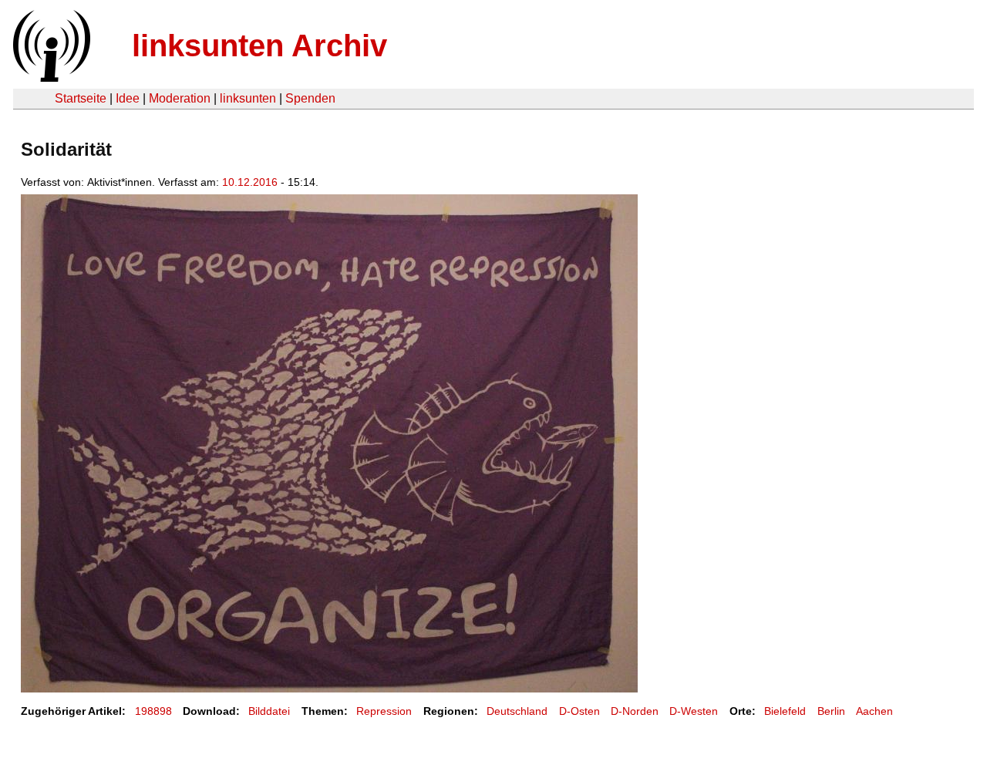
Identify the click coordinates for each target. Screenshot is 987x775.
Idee (128, 98)
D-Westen (693, 711)
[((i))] (50, 77)
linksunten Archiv (259, 45)
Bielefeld (785, 711)
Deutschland (517, 711)
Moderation (180, 98)
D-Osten (579, 711)
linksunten (248, 98)
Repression (384, 711)
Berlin (831, 711)
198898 (153, 711)
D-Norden (635, 711)
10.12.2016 (250, 182)
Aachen (874, 711)
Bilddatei (269, 711)
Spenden (310, 98)
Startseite (80, 98)
